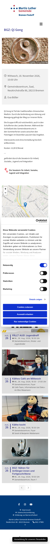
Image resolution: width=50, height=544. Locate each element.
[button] (25, 24)
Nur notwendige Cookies (25, 321)
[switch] (43, 273)
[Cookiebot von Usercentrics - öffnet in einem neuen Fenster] (36, 221)
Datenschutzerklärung (26, 512)
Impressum (26, 510)
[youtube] (31, 504)
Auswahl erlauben (25, 314)
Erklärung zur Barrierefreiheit (26, 515)
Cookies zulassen (25, 307)
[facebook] (19, 504)
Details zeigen (35, 299)
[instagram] (25, 504)
